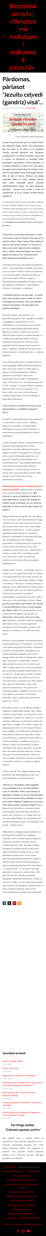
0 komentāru (31, 108)
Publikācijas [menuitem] (11, 1218)
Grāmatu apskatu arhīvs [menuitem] (29, 1167)
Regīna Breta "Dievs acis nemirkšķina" (19, 1075)
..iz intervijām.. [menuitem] (33, 1171)
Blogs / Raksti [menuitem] (9, 1167)
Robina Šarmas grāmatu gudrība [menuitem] (21, 1180)
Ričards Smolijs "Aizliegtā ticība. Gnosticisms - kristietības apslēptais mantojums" (23, 1083)
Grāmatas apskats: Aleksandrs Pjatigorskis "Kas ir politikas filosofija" (21, 1113)
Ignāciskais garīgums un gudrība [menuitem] (21, 1205)
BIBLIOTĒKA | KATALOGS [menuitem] (30, 1218)
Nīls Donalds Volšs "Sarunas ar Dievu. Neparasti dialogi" (19, 1093)
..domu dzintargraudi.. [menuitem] (21, 1175)
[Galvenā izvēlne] (4, 36)
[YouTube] (28, 1231)
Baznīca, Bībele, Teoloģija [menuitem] (21, 1200)
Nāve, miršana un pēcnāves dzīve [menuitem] (21, 1196)
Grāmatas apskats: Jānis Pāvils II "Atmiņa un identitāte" (21, 1103)
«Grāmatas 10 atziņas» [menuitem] (13, 1171)
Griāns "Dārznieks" (10, 1068)
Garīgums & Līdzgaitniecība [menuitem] (21, 1192)
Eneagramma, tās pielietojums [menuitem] (21, 1213)
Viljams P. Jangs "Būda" (12, 1061)
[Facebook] (17, 1231)
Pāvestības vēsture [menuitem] (21, 1209)
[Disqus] (23, 946)
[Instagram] (23, 1231)
